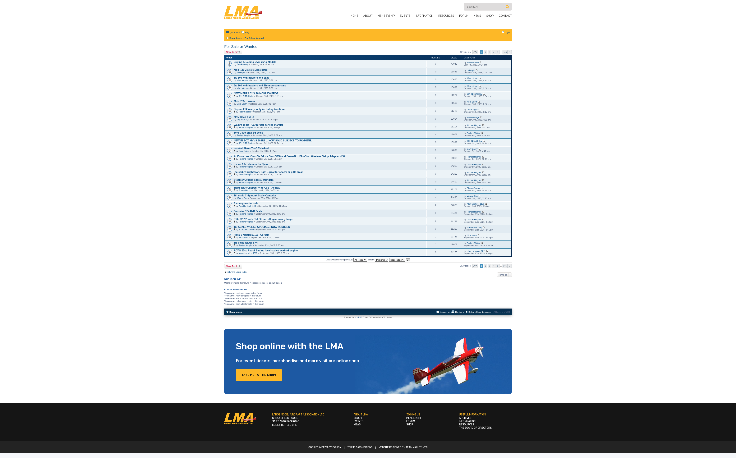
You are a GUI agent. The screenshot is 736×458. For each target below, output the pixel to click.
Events (405, 15)
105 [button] (505, 52)
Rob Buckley (243, 64)
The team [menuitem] (459, 312)
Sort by (371, 260)
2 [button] (485, 52)
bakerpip (241, 72)
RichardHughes (246, 127)
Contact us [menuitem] (445, 312)
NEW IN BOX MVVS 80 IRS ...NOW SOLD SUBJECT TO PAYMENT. (273, 140)
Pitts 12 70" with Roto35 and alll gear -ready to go (263, 219)
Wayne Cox (242, 198)
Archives (465, 418)
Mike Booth (242, 104)
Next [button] (510, 52)
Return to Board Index (237, 272)
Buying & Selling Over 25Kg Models (255, 62)
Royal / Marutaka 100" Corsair (251, 234)
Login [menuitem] (507, 32)
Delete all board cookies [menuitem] (479, 312)
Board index (235, 312)
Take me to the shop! (259, 375)
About (368, 15)
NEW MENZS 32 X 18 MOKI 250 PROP (256, 93)
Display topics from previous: (339, 260)
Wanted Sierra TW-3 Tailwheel (251, 148)
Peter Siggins (245, 112)
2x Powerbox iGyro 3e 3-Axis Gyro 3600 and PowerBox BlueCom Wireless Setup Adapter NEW (289, 156)
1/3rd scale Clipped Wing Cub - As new (257, 187)
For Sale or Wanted (240, 46)
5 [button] (497, 52)
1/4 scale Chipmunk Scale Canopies (255, 195)
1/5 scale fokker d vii (246, 242)
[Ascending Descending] (397, 260)
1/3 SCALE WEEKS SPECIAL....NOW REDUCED (262, 227)
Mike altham (242, 80)
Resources (446, 15)
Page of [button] (475, 52)
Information (424, 15)
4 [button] (493, 52)
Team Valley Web (417, 447)
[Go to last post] (480, 62)
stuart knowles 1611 (248, 253)
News (477, 15)
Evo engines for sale (246, 203)
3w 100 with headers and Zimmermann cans (260, 85)
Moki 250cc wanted (245, 101)
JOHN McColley (246, 96)
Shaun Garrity (245, 190)
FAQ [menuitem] (247, 32)
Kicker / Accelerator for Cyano (251, 164)
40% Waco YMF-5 (244, 117)
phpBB (358, 317)
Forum (463, 15)
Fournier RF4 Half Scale (248, 211)
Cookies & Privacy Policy (324, 447)
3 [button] (489, 52)
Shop (490, 15)
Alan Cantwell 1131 (247, 206)
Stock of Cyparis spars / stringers (254, 179)
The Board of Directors (475, 427)
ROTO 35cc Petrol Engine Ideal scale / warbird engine (266, 250)
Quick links (235, 32)
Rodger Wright (243, 135)
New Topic (232, 52)
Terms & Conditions (360, 447)
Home (354, 15)
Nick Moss (244, 237)
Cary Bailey (244, 151)
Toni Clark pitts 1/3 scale (248, 132)
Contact (505, 15)
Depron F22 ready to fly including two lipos (259, 109)
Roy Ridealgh (243, 119)
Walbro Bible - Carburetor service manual (258, 124)
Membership (386, 15)
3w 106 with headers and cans (251, 77)
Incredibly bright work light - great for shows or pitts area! (268, 172)
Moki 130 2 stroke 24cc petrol (251, 69)
